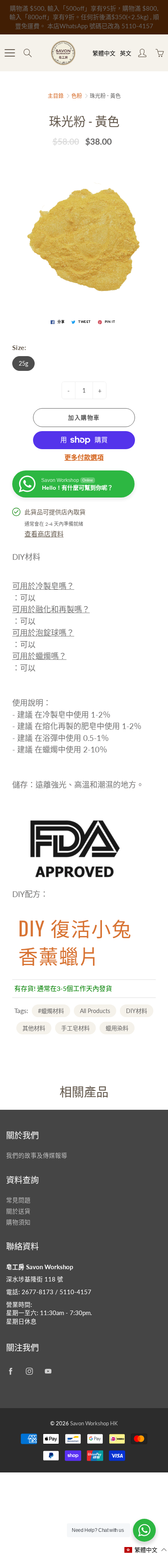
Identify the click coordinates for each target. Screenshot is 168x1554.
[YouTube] (48, 1371)
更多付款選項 (84, 457)
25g (23, 363)
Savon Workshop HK (94, 1423)
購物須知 (18, 1222)
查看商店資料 (44, 534)
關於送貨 (18, 1211)
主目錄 (56, 95)
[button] (146, 1549)
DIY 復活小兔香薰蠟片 (75, 941)
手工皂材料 (75, 1028)
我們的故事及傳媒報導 (36, 1155)
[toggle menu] (9, 53)
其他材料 (33, 1028)
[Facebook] (10, 1371)
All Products (95, 1010)
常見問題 (18, 1200)
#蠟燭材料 (51, 1010)
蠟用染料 (117, 1028)
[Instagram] (29, 1371)
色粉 (76, 95)
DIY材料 (136, 1010)
